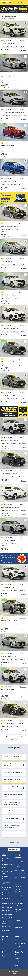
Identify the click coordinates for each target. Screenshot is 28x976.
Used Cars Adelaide (20, 877)
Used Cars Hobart (19, 881)
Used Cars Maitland (20, 870)
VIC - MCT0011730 (7, 918)
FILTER (6, 14)
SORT (20, 14)
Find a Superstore (7, 864)
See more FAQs (14, 842)
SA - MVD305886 (7, 914)
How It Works (18, 924)
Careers (17, 940)
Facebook (17, 958)
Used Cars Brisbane (20, 874)
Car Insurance (6, 898)
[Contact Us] (21, 2)
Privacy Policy (18, 947)
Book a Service (6, 940)
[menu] (25, 2)
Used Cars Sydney (20, 861)
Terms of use (14, 973)
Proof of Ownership (20, 915)
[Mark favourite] (25, 23)
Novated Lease (19, 931)
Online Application (20, 927)
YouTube (17, 965)
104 (21, 736)
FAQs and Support (20, 943)
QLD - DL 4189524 (7, 911)
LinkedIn (17, 962)
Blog (3, 956)
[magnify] (18, 2)
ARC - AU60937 (6, 930)
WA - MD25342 (6, 926)
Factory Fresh (6, 868)
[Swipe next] (26, 29)
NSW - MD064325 (7, 907)
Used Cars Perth (19, 895)
